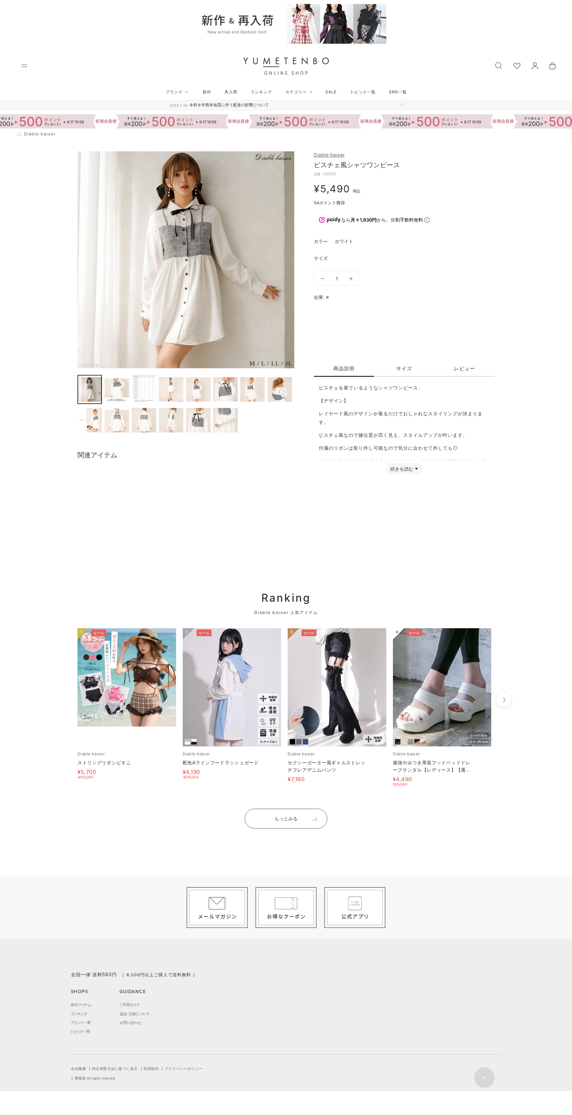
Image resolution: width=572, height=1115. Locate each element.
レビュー (464, 368)
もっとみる (286, 818)
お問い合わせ (130, 1023)
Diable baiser (329, 155)
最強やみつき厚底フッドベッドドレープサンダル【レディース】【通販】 (432, 770)
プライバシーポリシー (184, 1068)
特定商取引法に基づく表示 (115, 1068)
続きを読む (401, 469)
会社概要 (78, 1068)
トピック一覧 (363, 91)
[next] (503, 699)
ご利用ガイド (129, 1005)
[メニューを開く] (24, 66)
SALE (331, 91)
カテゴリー (296, 91)
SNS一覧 (398, 91)
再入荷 (230, 91)
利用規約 (151, 1068)
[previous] (65, 699)
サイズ (404, 368)
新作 (207, 91)
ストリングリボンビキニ (104, 762)
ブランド (174, 91)
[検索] (498, 65)
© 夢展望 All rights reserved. (93, 1078)
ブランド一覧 (81, 1023)
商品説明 (344, 368)
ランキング (261, 91)
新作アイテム (81, 1005)
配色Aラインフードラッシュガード (221, 762)
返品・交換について (134, 1014)
